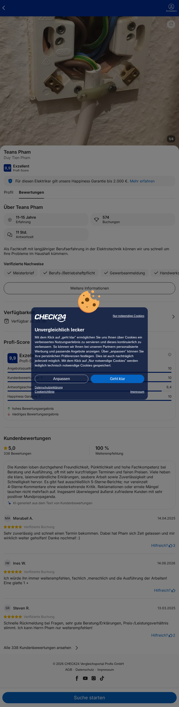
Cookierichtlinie (45, 391)
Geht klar (117, 379)
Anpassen (61, 379)
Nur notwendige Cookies (128, 316)
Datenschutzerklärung (49, 387)
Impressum (137, 391)
